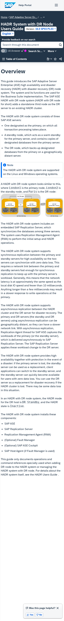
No (39, 614)
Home (4, 17)
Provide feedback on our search (18, 39)
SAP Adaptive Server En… (23, 17)
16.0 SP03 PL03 (39, 28)
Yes (30, 614)
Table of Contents (14, 59)
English (6, 33)
